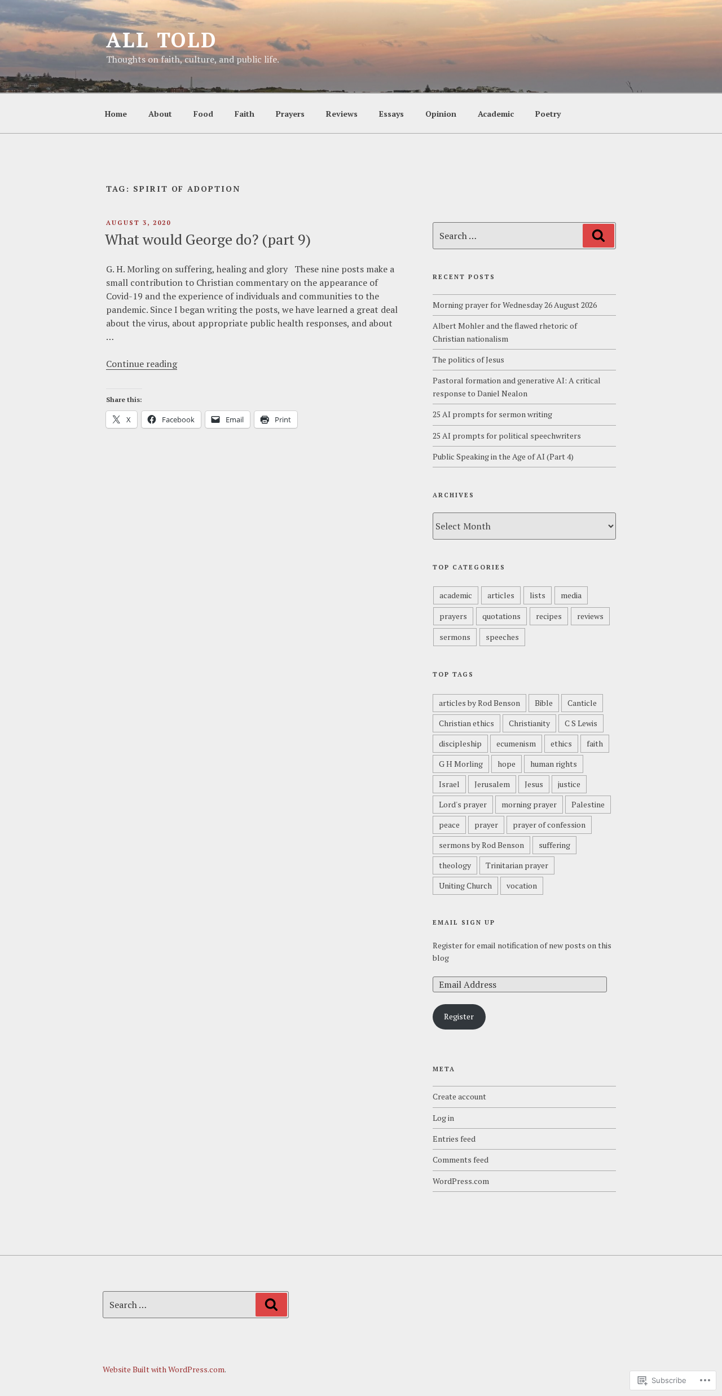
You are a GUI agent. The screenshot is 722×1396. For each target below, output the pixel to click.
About (160, 113)
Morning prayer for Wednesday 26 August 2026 (515, 304)
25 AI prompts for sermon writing (492, 414)
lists (537, 595)
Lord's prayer (463, 804)
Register (459, 1016)
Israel (449, 784)
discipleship (460, 743)
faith (595, 743)
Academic (496, 113)
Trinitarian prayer (517, 865)
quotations (501, 616)
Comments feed (460, 1159)
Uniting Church (465, 885)
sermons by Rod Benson (481, 845)
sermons (454, 636)
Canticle (582, 702)
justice (569, 784)
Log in (443, 1117)
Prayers (290, 113)
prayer (486, 824)
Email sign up (464, 922)
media (571, 595)
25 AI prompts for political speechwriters (507, 435)
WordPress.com (461, 1181)
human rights (553, 763)
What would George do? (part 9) (208, 239)
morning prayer (529, 804)
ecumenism (516, 743)
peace (449, 824)
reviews (590, 616)
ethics (561, 743)
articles (500, 595)
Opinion (440, 113)
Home (116, 113)
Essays (391, 113)
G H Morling (461, 763)
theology (455, 865)
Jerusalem (492, 784)
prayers (453, 616)
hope (507, 763)
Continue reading (141, 363)
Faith (244, 113)
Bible (544, 702)
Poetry (548, 113)
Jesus (534, 784)
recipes (549, 616)
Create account (459, 1096)
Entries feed (454, 1138)
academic (455, 595)
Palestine (588, 804)
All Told (161, 39)
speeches (502, 636)
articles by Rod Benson (479, 702)
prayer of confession (549, 824)
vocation (522, 885)
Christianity (529, 723)
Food (203, 113)
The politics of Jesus (468, 359)
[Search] (598, 236)
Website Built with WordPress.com (163, 1369)
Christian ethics (466, 723)
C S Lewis (581, 723)
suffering (554, 845)
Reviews (342, 113)
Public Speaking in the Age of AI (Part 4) (503, 456)
